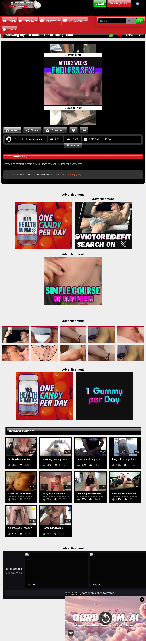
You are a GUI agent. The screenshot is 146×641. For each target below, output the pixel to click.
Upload (100, 3)
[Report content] (84, 130)
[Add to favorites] (73, 130)
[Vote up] (111, 35)
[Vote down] (119, 35)
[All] (131, 21)
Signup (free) (74, 174)
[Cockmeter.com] (25, 8)
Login (62, 174)
